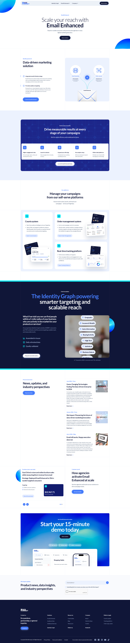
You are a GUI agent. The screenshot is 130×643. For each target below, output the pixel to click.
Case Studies (71, 618)
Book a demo (104, 3)
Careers (87, 623)
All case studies (77, 491)
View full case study (28, 496)
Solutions (49, 615)
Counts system (107, 618)
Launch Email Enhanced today (65, 163)
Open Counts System (31, 235)
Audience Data (50, 621)
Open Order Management (64, 235)
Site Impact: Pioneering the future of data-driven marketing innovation (79, 416)
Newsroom (70, 623)
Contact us (24, 628)
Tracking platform (108, 621)
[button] (65, 3)
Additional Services (51, 623)
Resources (70, 615)
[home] (26, 3)
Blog (69, 621)
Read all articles (29, 393)
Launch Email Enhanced (31, 99)
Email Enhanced (51, 618)
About (86, 618)
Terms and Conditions (57, 639)
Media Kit (87, 627)
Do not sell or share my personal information (82, 639)
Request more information (31, 355)
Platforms (70, 627)
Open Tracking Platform (64, 265)
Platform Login (107, 615)
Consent (66, 639)
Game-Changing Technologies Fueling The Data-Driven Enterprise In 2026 (79, 386)
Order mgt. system (108, 623)
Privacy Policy (47, 639)
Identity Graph (55, 3)
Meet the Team (88, 621)
